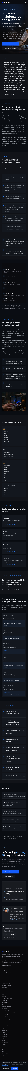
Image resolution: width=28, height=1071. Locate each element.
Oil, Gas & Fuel (5, 1002)
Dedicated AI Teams (6, 985)
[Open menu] (25, 2)
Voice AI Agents (5, 974)
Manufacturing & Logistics (7, 1010)
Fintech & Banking (6, 1019)
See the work (8, 876)
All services (4, 987)
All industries (4, 1021)
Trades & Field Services (7, 1016)
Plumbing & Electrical (6, 1006)
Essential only (6, 1068)
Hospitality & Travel (6, 1014)
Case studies (4, 1030)
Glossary (4, 1044)
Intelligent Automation (6, 979)
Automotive (4, 1000)
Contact (3, 1055)
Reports (3, 1040)
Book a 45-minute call (10, 44)
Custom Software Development (9, 981)
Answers (3, 1032)
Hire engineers (5, 1042)
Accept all (15, 1068)
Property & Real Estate (7, 998)
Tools (3, 1038)
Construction (4, 1008)
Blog (3, 1028)
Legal (3, 994)
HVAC (3, 1004)
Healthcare (4, 996)
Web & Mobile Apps (6, 983)
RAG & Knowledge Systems (8, 977)
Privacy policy (5, 1065)
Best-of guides (5, 1034)
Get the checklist (10, 934)
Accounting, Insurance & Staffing (9, 1012)
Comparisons (4, 1036)
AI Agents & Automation (7, 972)
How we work (5, 1053)
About (3, 1051)
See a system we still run (11, 48)
